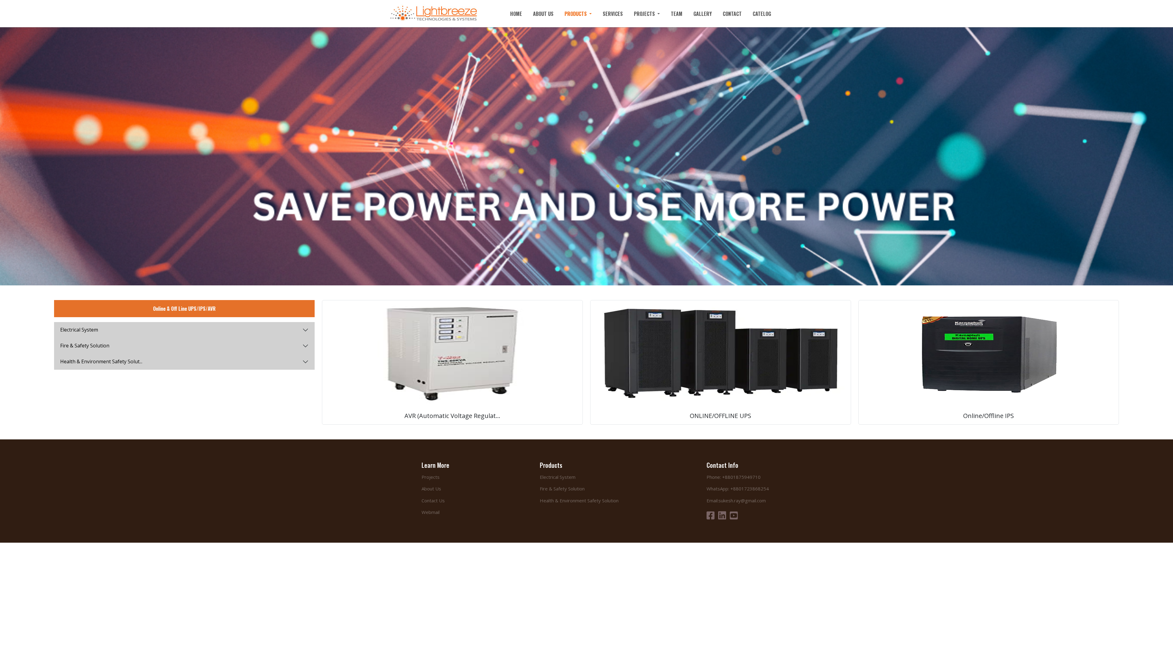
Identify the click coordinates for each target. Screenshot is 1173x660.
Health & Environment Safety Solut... (101, 361)
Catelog (762, 13)
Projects (431, 477)
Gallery (702, 13)
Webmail (431, 512)
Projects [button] (645, 13)
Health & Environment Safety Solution (579, 500)
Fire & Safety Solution (84, 345)
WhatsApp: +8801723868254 (738, 489)
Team (676, 13)
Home (516, 13)
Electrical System (79, 329)
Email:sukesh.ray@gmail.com (736, 500)
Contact (732, 13)
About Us (543, 13)
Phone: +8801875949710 (734, 477)
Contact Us (433, 500)
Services (613, 13)
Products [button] (576, 13)
